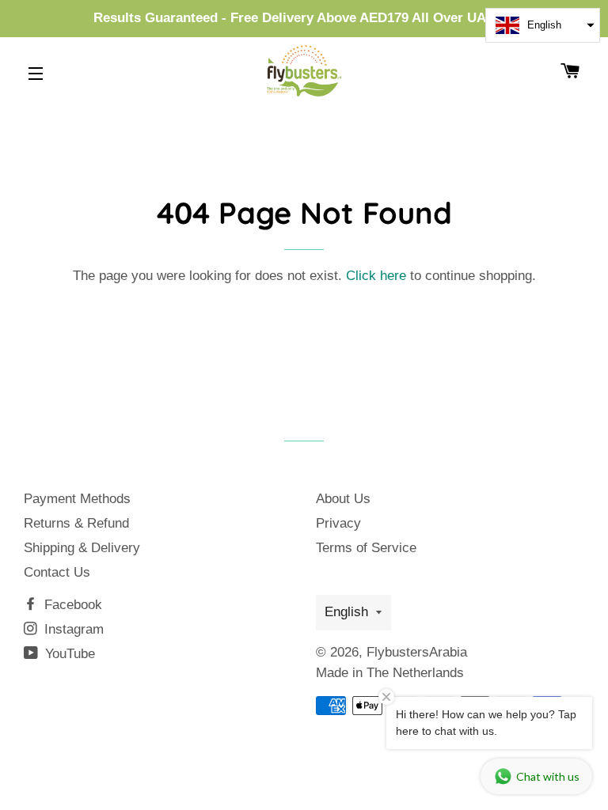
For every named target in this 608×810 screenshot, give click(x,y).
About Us (343, 498)
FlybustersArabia (417, 652)
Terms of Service (366, 547)
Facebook (71, 604)
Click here (376, 275)
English (346, 611)
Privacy (338, 523)
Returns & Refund (76, 523)
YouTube (68, 653)
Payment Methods (77, 498)
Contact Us (57, 572)
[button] (542, 25)
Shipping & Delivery (82, 547)
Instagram (72, 629)
